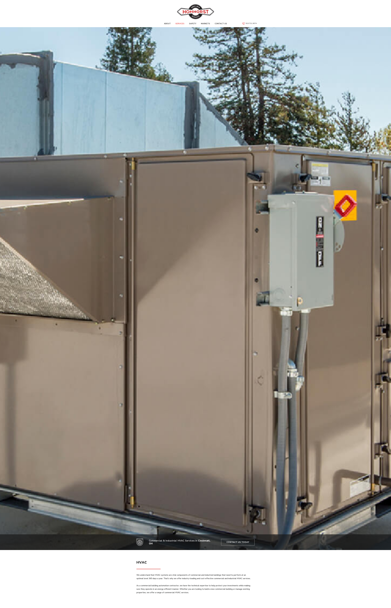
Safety (192, 23)
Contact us (221, 23)
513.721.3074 (251, 23)
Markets (205, 23)
